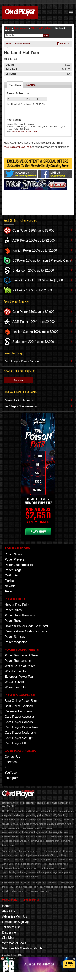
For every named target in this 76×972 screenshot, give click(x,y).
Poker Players (14, 559)
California (11, 575)
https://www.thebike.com (24, 131)
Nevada (10, 586)
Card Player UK (15, 743)
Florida (9, 580)
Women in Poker (16, 687)
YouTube (11, 772)
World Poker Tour (16, 671)
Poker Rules (13, 610)
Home (8, 28)
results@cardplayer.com (18, 146)
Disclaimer (9, 932)
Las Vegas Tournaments (20, 406)
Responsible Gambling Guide (22, 948)
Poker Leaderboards (19, 564)
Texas (9, 591)
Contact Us (12, 756)
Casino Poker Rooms (18, 400)
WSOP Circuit (14, 682)
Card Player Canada (19, 722)
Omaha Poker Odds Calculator (26, 631)
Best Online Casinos (19, 706)
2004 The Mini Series (42, 28)
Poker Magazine (16, 642)
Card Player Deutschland (22, 727)
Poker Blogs (13, 570)
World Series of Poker (20, 666)
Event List (65, 43)
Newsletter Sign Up (15, 922)
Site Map (8, 937)
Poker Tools (13, 620)
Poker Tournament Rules (22, 655)
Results (31, 85)
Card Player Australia (19, 716)
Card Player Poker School (21, 361)
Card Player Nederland (20, 732)
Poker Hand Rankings (20, 615)
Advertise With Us (14, 916)
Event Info (15, 85)
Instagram (12, 778)
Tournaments (21, 28)
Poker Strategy (15, 636)
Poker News (13, 554)
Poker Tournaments (18, 660)
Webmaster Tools (14, 943)
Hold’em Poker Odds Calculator (26, 626)
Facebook (11, 762)
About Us (8, 911)
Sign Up (18, 380)
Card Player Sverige (19, 738)
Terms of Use (11, 927)
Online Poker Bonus (18, 711)
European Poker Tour (19, 676)
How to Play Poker (17, 604)
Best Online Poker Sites (21, 700)
